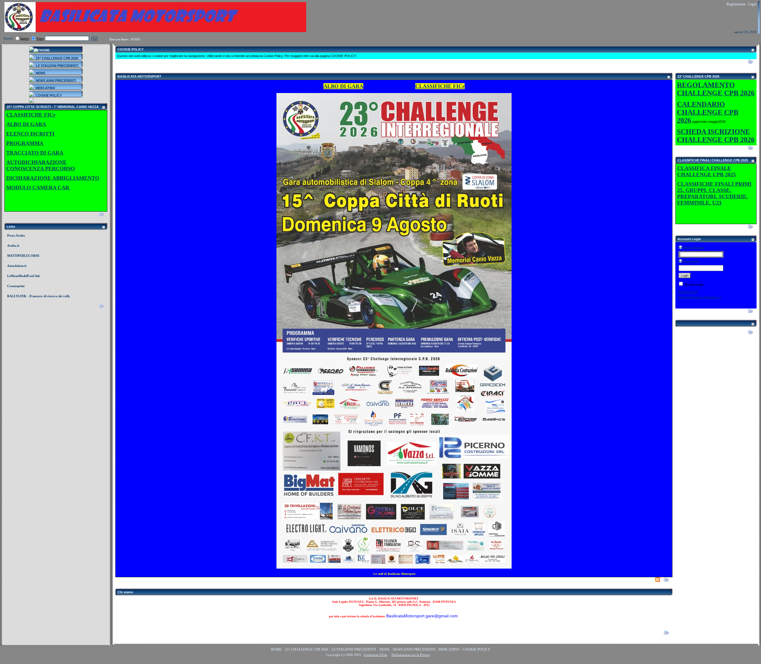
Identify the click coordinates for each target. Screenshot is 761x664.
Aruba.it (13, 245)
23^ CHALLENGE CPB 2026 (306, 649)
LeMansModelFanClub (23, 276)
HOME (135, 39)
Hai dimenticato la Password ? (699, 297)
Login (752, 4)
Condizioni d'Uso (375, 655)
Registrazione (736, 4)
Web (24, 39)
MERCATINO (449, 649)
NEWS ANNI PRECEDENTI (414, 649)
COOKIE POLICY (476, 649)
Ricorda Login (694, 284)
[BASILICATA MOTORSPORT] (155, 31)
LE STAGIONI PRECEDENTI (353, 649)
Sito (40, 39)
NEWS (384, 649)
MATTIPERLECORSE (23, 255)
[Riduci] (103, 107)
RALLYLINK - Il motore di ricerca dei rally (38, 296)
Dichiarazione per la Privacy (410, 655)
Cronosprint (16, 286)
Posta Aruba (16, 235)
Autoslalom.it (16, 266)
